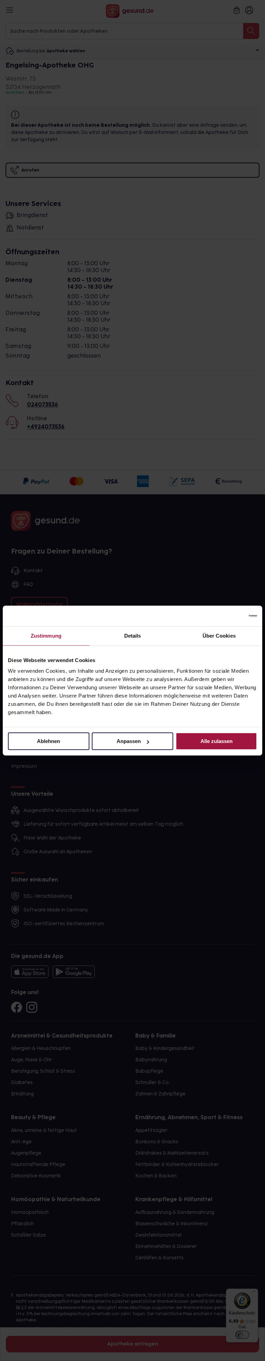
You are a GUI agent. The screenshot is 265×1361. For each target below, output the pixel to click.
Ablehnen (48, 741)
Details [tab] (132, 636)
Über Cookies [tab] (219, 636)
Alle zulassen (216, 741)
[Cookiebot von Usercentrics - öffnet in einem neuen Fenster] (227, 616)
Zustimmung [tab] (46, 636)
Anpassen (129, 741)
